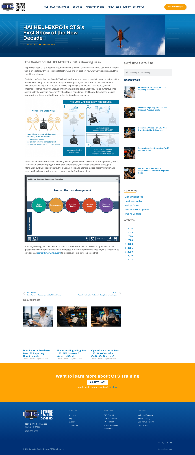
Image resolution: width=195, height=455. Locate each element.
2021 (130, 248)
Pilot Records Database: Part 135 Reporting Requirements (36, 353)
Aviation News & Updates (137, 209)
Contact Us (138, 7)
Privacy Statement (165, 449)
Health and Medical (134, 201)
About (111, 7)
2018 (130, 259)
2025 (130, 232)
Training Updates (133, 214)
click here (113, 387)
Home (45, 7)
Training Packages (59, 7)
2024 (130, 236)
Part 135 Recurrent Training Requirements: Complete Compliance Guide (153, 170)
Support (127, 7)
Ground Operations (134, 197)
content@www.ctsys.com (49, 253)
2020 (130, 252)
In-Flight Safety (132, 205)
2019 (130, 256)
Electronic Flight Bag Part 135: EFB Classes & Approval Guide (71, 353)
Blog (118, 7)
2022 (130, 244)
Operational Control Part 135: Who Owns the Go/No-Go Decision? (105, 353)
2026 (130, 228)
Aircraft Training (95, 7)
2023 (130, 240)
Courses (77, 7)
